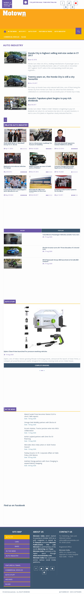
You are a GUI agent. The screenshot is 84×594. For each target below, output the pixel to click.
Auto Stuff (32, 31)
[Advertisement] (42, 22)
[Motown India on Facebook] (62, 3)
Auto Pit (9, 537)
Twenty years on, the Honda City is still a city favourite (51, 78)
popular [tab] (61, 230)
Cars (17, 542)
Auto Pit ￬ (22, 31)
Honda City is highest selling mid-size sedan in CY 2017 (53, 54)
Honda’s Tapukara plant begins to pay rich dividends (49, 99)
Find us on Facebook (14, 505)
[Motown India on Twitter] (69, 3)
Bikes (17, 546)
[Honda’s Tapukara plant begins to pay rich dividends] (15, 103)
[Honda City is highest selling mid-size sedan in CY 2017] (15, 57)
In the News (12, 31)
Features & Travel (45, 31)
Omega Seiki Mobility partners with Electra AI (40, 422)
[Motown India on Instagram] (66, 7)
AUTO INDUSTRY (60, 31)
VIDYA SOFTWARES (75, 592)
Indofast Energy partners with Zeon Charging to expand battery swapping (41, 462)
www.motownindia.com (42, 555)
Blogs (23, 37)
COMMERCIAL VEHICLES (11, 37)
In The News (10, 409)
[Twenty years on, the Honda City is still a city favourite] (15, 81)
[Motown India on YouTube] (76, 3)
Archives (8, 579)
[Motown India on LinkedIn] (72, 7)
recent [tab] (22, 230)
